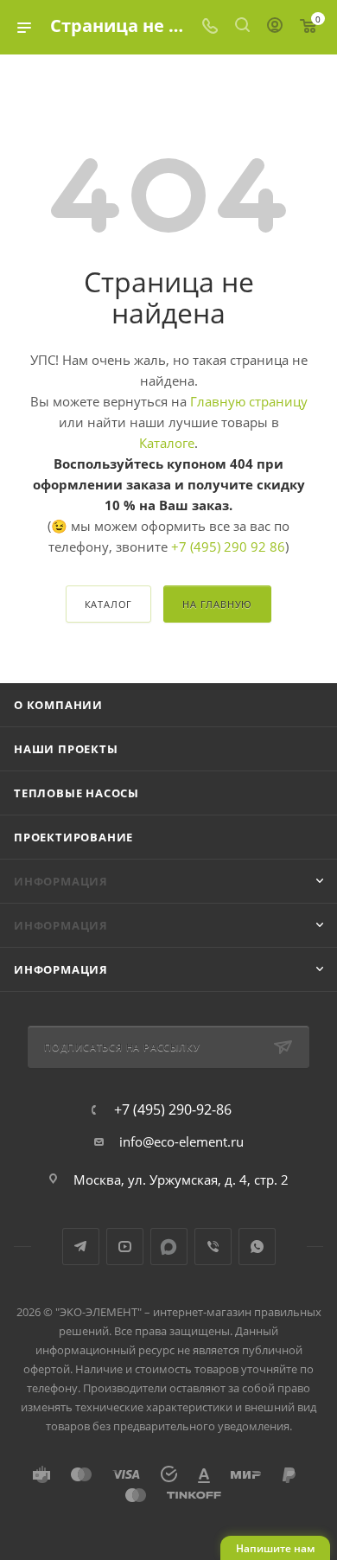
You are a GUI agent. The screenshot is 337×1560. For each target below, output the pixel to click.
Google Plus (169, 1246)
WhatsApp (257, 1246)
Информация (61, 969)
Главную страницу (249, 401)
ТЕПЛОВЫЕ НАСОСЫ (76, 793)
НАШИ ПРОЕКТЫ (66, 749)
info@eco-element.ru (181, 1141)
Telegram (80, 1246)
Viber (213, 1246)
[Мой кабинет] (275, 26)
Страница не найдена (147, 25)
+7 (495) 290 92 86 (228, 546)
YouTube (124, 1246)
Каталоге (166, 442)
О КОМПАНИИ (58, 705)
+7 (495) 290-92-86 (173, 1109)
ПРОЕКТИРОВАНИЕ (73, 837)
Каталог (109, 604)
